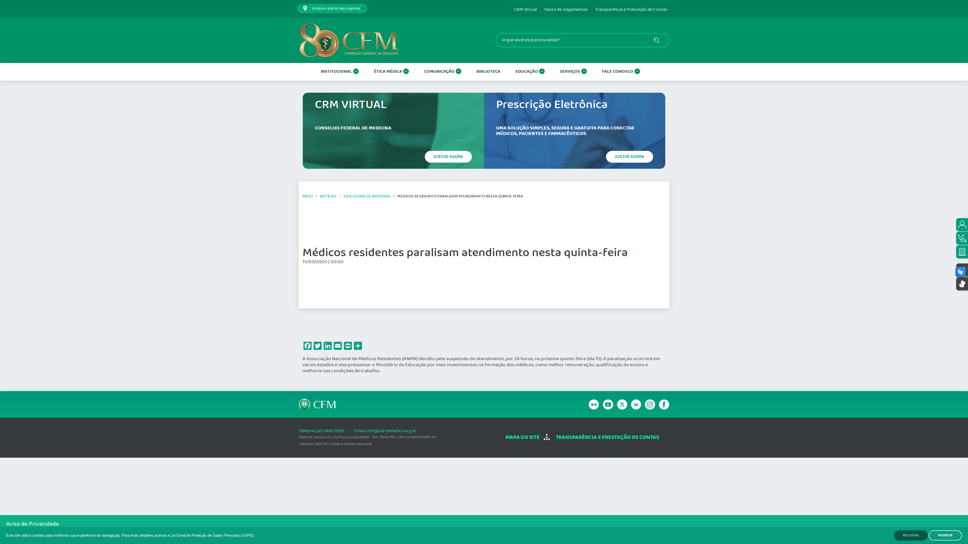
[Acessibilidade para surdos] (962, 283)
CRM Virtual (525, 10)
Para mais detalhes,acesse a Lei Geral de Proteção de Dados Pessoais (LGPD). (188, 535)
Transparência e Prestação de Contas (631, 10)
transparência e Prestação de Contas (607, 437)
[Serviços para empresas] (962, 251)
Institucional (336, 71)
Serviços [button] (570, 71)
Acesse (448, 156)
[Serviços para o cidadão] (962, 224)
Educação (527, 71)
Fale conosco (617, 71)
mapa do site (522, 437)
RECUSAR (911, 535)
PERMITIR (945, 535)
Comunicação (439, 71)
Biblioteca (488, 71)
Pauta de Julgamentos (566, 10)
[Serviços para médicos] (962, 238)
